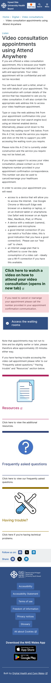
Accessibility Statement (25, 593)
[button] (20, 552)
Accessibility (25, 586)
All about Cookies (24, 631)
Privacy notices (25, 616)
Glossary (25, 624)
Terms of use (25, 601)
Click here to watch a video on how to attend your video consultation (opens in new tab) (25, 279)
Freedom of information (25, 608)
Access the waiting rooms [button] (24, 323)
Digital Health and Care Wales (28, 673)
